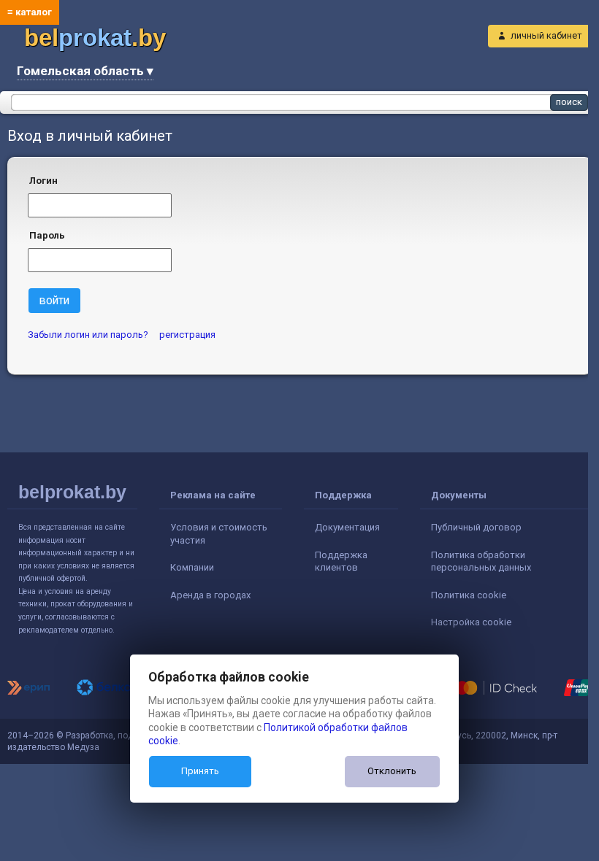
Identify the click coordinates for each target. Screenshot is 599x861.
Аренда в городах (210, 595)
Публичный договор (476, 527)
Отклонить (391, 770)
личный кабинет (546, 35)
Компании (192, 567)
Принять (200, 770)
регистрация (187, 334)
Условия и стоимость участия (218, 534)
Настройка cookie (471, 622)
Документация (347, 527)
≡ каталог (29, 12)
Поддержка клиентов (341, 561)
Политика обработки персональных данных (481, 561)
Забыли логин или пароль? (88, 334)
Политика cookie (468, 595)
